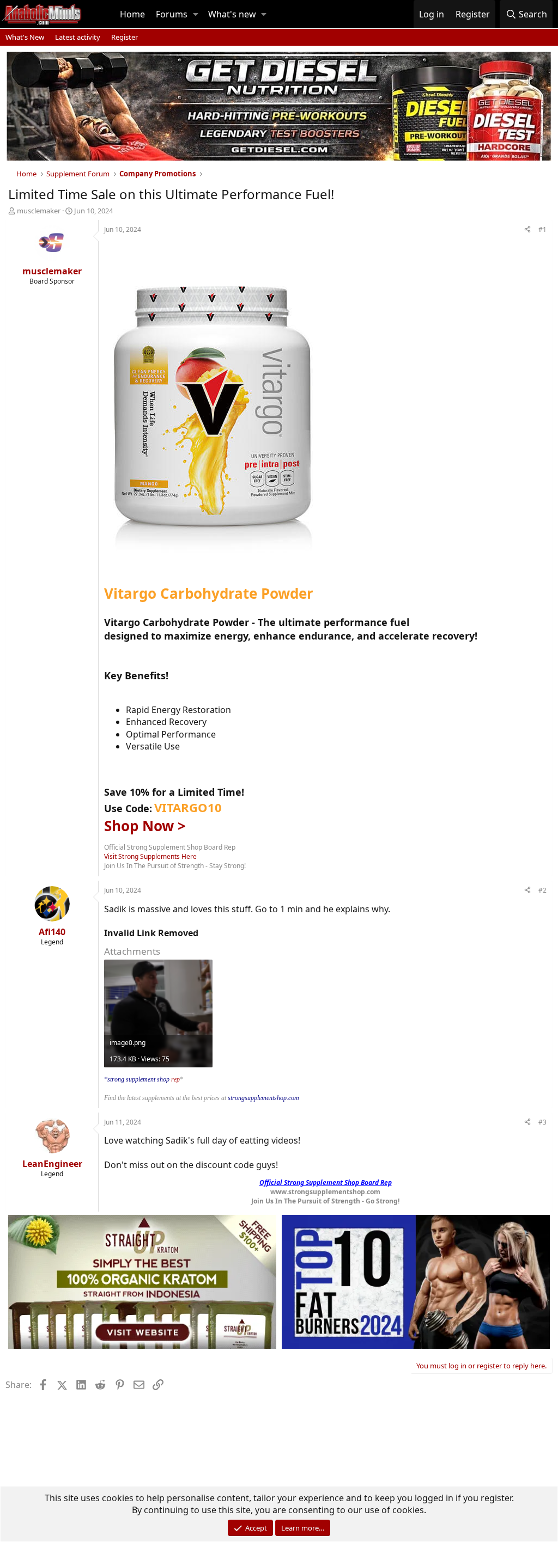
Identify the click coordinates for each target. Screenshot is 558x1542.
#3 (542, 1122)
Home (132, 14)
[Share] (527, 230)
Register (124, 37)
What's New (24, 37)
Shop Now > (145, 825)
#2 (542, 890)
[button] (196, 14)
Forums (171, 14)
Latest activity (77, 37)
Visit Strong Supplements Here (150, 856)
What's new (232, 14)
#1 (542, 229)
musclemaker (38, 211)
